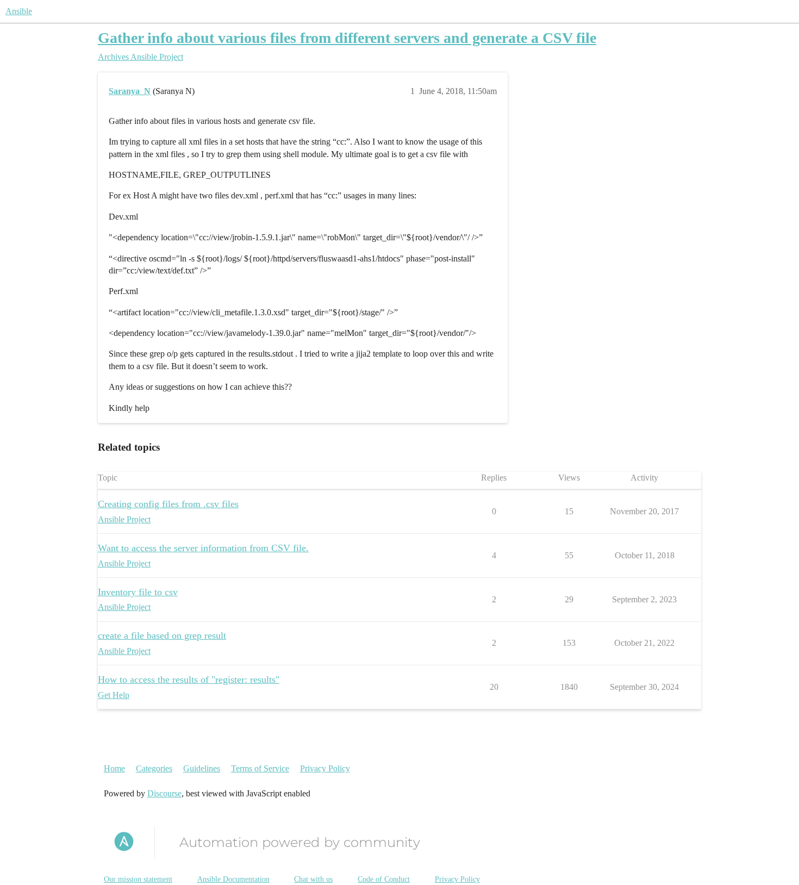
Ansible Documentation (233, 879)
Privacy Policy (325, 768)
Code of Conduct (384, 879)
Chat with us (313, 879)
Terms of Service (260, 768)
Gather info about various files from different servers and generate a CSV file (347, 37)
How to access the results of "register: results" (188, 679)
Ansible (18, 11)
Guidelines (201, 768)
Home (114, 768)
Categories (154, 768)
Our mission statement (138, 879)
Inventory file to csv (138, 592)
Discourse (164, 793)
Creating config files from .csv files (168, 503)
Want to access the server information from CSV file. (203, 548)
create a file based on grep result (162, 635)
